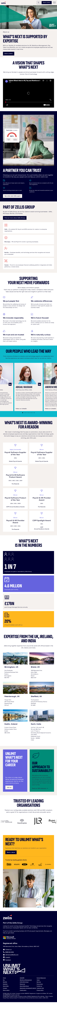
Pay (4, 980)
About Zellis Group (24, 986)
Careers (5, 988)
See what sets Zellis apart (13, 196)
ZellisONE (22, 978)
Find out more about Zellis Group (15, 218)
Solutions (5, 984)
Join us (9, 787)
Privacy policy (40, 990)
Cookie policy (23, 990)
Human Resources (41, 978)
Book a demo (46, 2)
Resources (22, 984)
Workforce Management (26, 980)
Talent (38, 980)
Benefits (5, 982)
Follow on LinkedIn (21, 408)
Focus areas (40, 984)
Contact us (39, 986)
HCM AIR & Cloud (24, 982)
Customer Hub (40, 988)
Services (39, 982)
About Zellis (6, 986)
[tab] (22, 412)
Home (4, 978)
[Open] (38, 2)
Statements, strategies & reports (28, 988)
